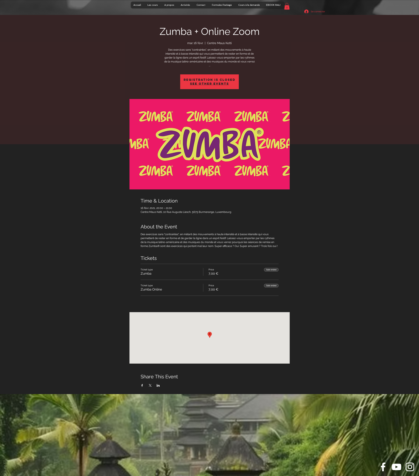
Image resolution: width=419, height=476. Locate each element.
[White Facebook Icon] (383, 467)
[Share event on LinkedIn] (158, 385)
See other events (209, 84)
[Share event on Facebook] (142, 385)
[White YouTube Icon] (396, 467)
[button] (287, 6)
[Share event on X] (150, 385)
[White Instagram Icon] (410, 467)
